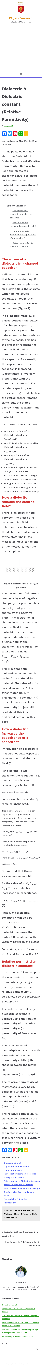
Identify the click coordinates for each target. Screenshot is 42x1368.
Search (4, 1344)
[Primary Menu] (21, 73)
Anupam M (8, 126)
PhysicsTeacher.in (21, 18)
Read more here (29, 1289)
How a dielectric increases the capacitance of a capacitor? (23, 234)
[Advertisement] (21, 48)
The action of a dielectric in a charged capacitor (21, 214)
